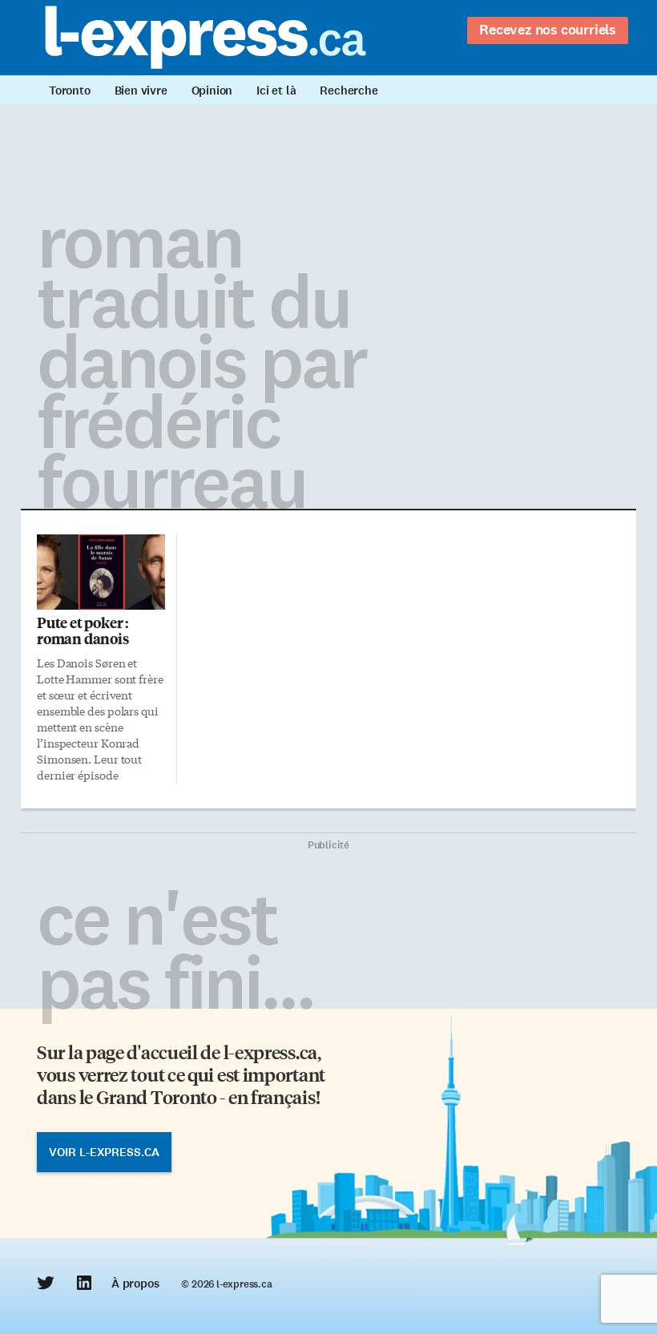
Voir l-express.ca (104, 1152)
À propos (135, 1284)
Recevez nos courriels (547, 29)
